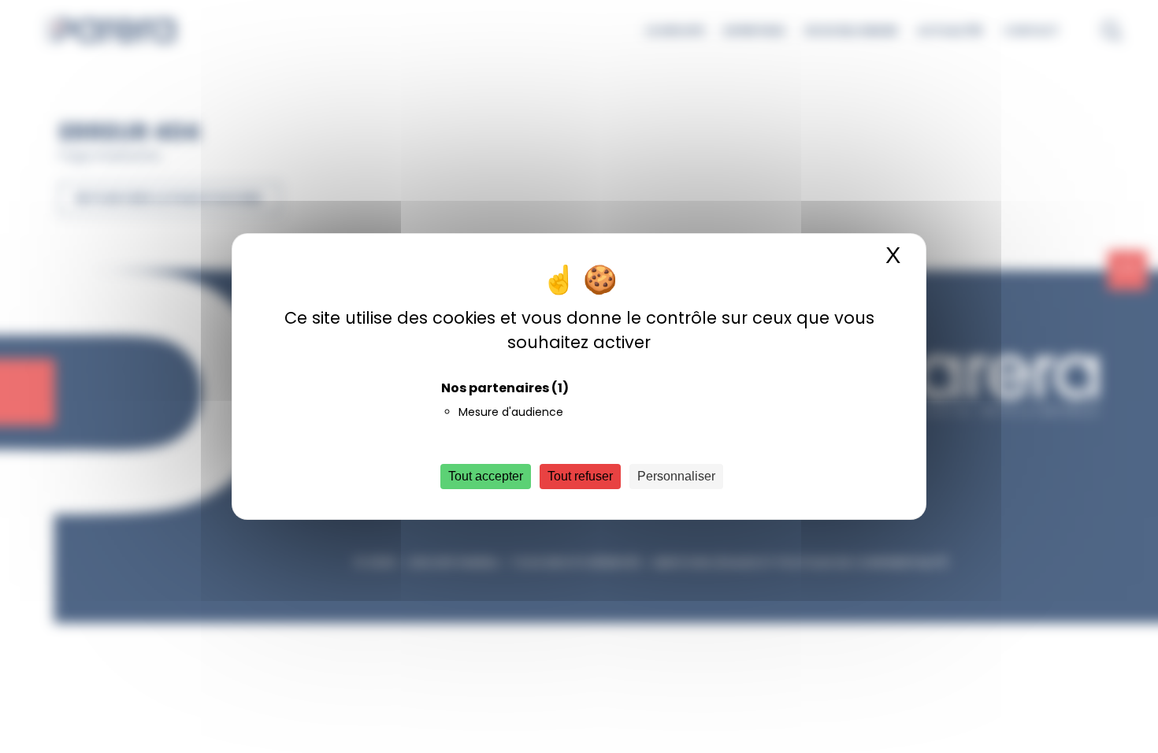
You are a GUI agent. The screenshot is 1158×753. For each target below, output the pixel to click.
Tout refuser (580, 476)
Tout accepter (485, 476)
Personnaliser (676, 476)
